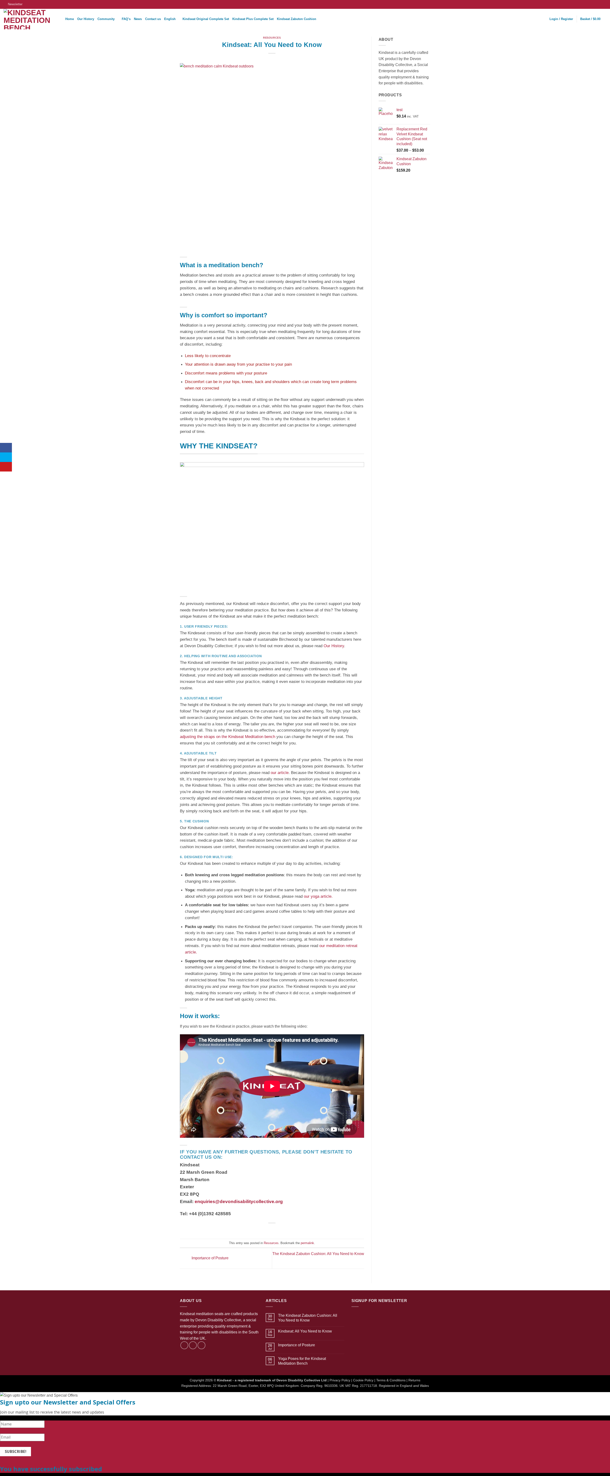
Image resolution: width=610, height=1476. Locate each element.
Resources (272, 37)
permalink (307, 1243)
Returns (414, 1380)
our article (280, 772)
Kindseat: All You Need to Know (305, 1331)
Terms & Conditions (391, 1380)
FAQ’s (126, 19)
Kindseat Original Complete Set (206, 19)
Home (69, 19)
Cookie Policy (363, 1380)
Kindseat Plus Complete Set (253, 19)
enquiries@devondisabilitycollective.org (239, 1201)
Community (106, 19)
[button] (13, 4)
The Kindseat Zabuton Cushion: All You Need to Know (307, 1317)
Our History (85, 19)
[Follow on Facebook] (595, 4)
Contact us (153, 19)
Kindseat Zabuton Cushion (296, 19)
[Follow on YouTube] (604, 4)
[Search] (60, 19)
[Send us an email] (201, 1345)
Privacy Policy (340, 1380)
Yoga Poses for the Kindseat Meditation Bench (302, 1361)
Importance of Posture (210, 1258)
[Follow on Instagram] (599, 4)
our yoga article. (319, 896)
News (138, 19)
